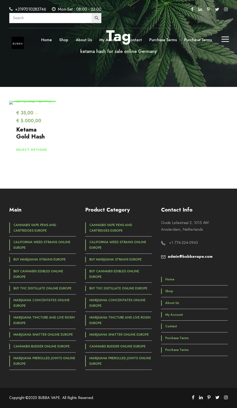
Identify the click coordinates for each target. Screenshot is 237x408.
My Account (109, 40)
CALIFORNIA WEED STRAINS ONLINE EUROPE (41, 245)
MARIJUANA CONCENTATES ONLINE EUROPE (41, 303)
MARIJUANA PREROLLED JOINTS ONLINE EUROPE (44, 361)
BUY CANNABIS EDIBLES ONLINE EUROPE (38, 274)
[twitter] (217, 9)
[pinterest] (208, 9)
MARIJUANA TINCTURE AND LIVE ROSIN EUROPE (44, 320)
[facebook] (192, 9)
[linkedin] (200, 9)
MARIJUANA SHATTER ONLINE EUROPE (43, 334)
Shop (63, 40)
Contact (135, 40)
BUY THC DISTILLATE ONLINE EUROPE (42, 288)
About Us (84, 40)
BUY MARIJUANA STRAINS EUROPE (39, 259)
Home (46, 40)
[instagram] (226, 9)
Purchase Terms (163, 40)
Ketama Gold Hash (30, 133)
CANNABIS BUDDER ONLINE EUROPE (41, 346)
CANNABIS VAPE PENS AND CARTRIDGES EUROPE (34, 228)
